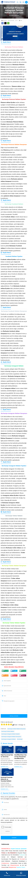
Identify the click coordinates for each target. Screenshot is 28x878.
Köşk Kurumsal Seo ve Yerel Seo (7, 755)
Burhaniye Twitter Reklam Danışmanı (16, 728)
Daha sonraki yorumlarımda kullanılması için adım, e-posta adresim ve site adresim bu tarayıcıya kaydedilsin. (14, 820)
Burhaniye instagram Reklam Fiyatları (11, 734)
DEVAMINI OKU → (5, 766)
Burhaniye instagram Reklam (9, 739)
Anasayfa (11, 15)
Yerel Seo (17, 15)
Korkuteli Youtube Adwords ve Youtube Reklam (6, 779)
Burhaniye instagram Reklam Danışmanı (11, 736)
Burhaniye (19, 739)
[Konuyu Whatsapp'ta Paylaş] (8, 23)
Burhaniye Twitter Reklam (8, 731)
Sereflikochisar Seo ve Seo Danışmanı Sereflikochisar (20, 756)
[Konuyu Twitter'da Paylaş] (5, 23)
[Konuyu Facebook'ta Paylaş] (2, 23)
